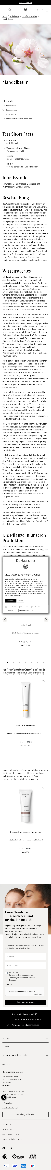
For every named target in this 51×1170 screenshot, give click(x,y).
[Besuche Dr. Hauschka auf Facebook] (3, 1148)
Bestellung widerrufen (25, 1114)
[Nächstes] (46, 619)
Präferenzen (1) (24, 607)
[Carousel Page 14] (43, 668)
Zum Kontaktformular (10, 1108)
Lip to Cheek (25, 625)
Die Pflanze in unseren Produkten (19, 118)
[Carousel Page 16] (13, 674)
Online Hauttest (25, 3)
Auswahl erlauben (24, 610)
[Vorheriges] (4, 619)
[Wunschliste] (42, 10)
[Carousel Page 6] (37, 662)
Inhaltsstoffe (11, 106)
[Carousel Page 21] (43, 674)
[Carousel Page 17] (19, 674)
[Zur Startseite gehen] (25, 9)
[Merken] (43, 681)
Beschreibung (11, 110)
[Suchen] (10, 9)
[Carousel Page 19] (31, 674)
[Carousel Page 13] (37, 668)
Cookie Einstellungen (10, 1134)
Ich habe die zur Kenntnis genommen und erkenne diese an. (22, 976)
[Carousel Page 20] (37, 674)
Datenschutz (7, 1129)
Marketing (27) (11, 610)
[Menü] (3, 9)
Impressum (6, 1124)
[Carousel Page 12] (31, 668)
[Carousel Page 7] (43, 662)
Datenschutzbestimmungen (19, 975)
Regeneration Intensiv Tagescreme (25, 832)
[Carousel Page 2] (13, 662)
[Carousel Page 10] (19, 668)
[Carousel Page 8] (7, 668)
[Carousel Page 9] (13, 668)
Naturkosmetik (34, 1020)
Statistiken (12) (36, 607)
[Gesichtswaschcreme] (25, 699)
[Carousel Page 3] (19, 662)
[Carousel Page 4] (25, 662)
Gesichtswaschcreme (25, 726)
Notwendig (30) (12, 607)
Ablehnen (21, 600)
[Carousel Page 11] (25, 668)
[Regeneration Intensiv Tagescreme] (25, 805)
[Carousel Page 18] (25, 674)
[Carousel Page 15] (7, 674)
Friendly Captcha (38, 994)
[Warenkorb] (47, 10)
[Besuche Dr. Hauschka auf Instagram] (11, 1148)
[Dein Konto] (37, 10)
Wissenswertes (12, 114)
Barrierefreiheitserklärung (12, 1139)
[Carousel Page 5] (31, 662)
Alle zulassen (10, 600)
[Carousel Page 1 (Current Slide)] (7, 662)
